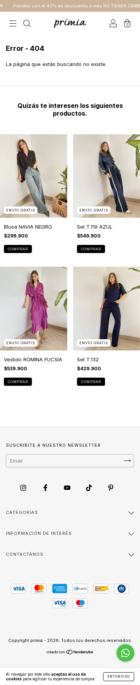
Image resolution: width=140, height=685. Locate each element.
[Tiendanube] (70, 653)
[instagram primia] (24, 487)
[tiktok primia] (90, 487)
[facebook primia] (46, 487)
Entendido (118, 676)
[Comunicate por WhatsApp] (125, 653)
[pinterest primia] (110, 487)
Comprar (18, 249)
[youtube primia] (68, 487)
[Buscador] (27, 24)
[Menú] (13, 24)
